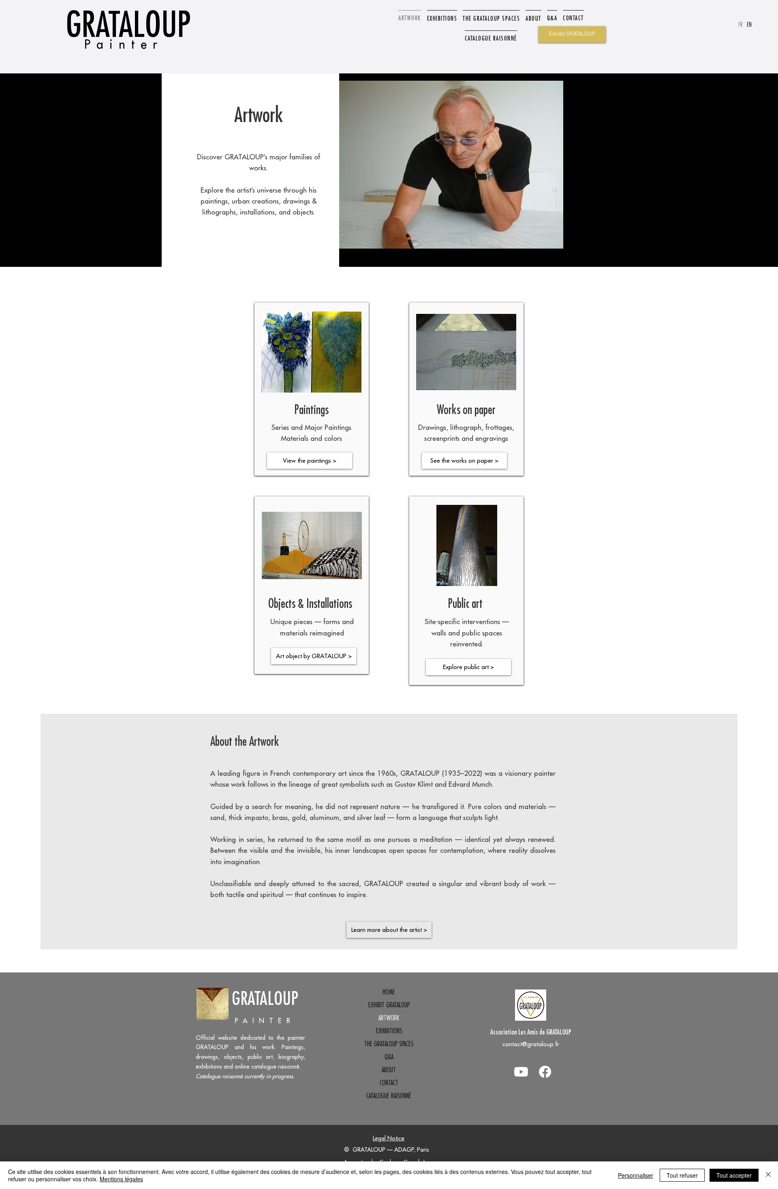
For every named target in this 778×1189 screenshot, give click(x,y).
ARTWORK (388, 1018)
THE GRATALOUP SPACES (388, 1044)
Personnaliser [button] (635, 1175)
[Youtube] (521, 1072)
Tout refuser (682, 1175)
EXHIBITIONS (389, 1031)
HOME (389, 992)
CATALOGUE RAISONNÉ (388, 1096)
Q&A (389, 1057)
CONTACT (389, 1083)
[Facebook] (545, 1072)
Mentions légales (121, 1179)
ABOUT (389, 1070)
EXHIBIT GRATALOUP (389, 1005)
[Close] (768, 1175)
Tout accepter (734, 1175)
